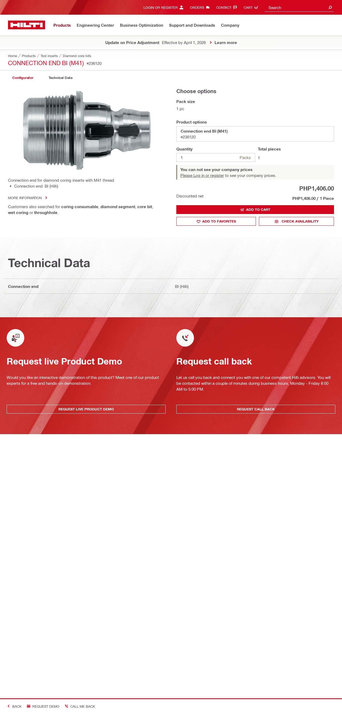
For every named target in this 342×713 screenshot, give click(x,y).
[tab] (22, 77)
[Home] (26, 25)
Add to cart (258, 209)
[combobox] (299, 7)
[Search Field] (330, 7)
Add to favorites (219, 221)
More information (25, 198)
